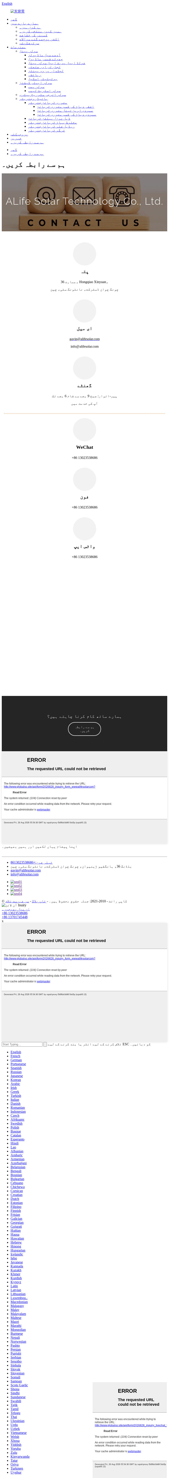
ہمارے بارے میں (25, 23)
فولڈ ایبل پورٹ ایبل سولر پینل (56, 63)
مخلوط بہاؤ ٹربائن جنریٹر (52, 122)
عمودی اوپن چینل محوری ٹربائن (65, 110)
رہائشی (34, 75)
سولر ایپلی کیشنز (35, 83)
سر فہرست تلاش (17, 901)
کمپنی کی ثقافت (33, 35)
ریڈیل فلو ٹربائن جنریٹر (51, 126)
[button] (84, 729)
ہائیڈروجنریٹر (33, 98)
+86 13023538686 (15, 913)
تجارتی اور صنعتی (44, 67)
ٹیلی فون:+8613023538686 (32, 862)
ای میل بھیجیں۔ (16, 909)
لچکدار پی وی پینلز (46, 71)
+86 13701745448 (15, 917)
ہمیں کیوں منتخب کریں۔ (40, 31)
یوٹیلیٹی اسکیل (43, 79)
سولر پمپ (36, 87)
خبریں (16, 138)
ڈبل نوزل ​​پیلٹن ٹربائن (49, 118)
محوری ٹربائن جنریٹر (47, 102)
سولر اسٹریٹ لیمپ (44, 91)
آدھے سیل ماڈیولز (44, 55)
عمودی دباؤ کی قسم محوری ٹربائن (66, 114)
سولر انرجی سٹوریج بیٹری (42, 94)
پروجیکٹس (19, 134)
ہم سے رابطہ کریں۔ (27, 142)
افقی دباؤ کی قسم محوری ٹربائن (65, 106)
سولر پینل (28, 51)
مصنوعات (18, 47)
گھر (14, 19)
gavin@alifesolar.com (26, 870)
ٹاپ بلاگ (39, 901)
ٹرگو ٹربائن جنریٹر (46, 130)
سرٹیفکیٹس (29, 43)
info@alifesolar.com (25, 874)
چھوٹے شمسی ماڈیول (45, 59)
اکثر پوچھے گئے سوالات (39, 39)
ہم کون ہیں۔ (30, 27)
